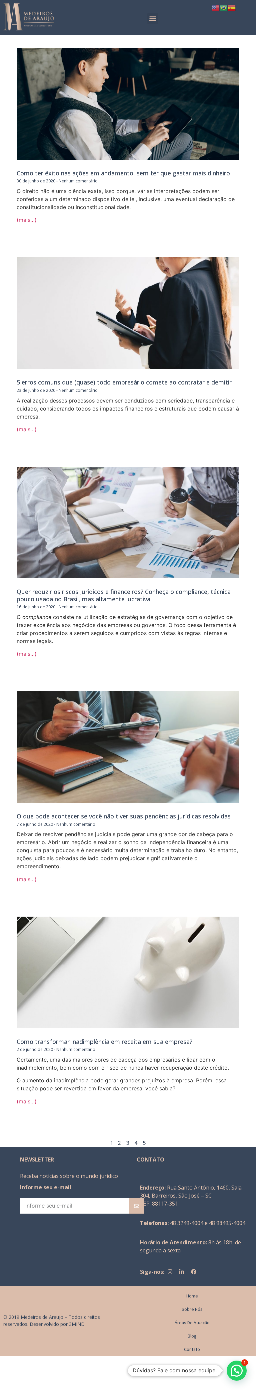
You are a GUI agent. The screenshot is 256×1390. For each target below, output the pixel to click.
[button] (152, 18)
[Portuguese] (224, 7)
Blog (192, 1336)
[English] (216, 7)
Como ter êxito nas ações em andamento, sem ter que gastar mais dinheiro (123, 173)
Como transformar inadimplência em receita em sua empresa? (104, 1042)
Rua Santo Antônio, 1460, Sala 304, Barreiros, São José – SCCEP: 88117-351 (191, 1195)
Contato (192, 1349)
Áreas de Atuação (192, 1323)
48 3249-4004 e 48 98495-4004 (207, 1223)
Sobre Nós (192, 1309)
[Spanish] (232, 7)
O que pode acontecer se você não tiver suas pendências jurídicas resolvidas (124, 816)
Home (192, 1296)
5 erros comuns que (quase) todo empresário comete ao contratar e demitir (124, 382)
